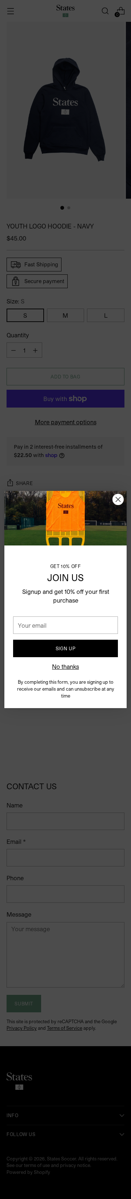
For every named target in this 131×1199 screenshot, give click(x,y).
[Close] (118, 499)
